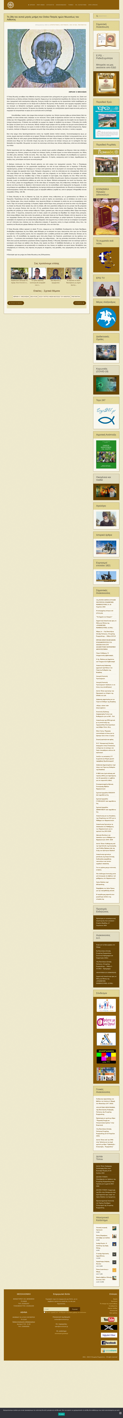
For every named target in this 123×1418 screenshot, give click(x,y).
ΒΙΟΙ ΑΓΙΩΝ (73, 24)
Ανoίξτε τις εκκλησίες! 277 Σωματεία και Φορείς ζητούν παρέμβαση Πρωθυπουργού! (105, 759)
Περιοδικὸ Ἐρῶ (104, 102)
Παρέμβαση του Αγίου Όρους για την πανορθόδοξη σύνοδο (105, 889)
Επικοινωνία (113, 1310)
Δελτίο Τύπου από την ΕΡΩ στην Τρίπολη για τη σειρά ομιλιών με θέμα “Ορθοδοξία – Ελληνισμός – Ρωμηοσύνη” (106, 1143)
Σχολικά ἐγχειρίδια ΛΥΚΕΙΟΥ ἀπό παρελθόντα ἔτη (105, 794)
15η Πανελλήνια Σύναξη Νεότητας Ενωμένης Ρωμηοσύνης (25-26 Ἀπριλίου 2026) (105, 1132)
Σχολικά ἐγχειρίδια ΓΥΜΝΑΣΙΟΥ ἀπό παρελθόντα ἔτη (106, 801)
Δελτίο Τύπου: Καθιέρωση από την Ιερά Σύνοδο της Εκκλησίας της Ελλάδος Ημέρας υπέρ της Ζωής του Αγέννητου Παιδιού (106, 847)
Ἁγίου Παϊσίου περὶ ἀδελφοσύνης (102, 883)
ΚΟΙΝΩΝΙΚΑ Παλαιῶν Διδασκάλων (102, 192)
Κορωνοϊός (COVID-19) (102, 370)
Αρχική (115, 1299)
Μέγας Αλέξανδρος (106, 302)
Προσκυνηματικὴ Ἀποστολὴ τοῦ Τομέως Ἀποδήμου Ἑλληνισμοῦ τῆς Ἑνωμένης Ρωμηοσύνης (105, 1204)
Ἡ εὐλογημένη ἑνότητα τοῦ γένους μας (104, 612)
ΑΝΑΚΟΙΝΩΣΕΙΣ (61, 4)
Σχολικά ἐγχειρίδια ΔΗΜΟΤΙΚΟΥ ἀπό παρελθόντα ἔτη (106, 810)
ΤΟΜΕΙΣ (71, 4)
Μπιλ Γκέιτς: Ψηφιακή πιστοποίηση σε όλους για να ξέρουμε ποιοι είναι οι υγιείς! (105, 733)
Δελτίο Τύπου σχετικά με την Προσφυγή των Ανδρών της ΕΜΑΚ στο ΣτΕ (105, 693)
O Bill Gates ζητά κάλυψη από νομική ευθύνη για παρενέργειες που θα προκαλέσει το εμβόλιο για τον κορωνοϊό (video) (106, 777)
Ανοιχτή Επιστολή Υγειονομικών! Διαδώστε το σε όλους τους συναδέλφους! (105, 685)
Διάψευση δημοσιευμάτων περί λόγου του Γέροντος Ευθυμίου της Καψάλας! (106, 767)
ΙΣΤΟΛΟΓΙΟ (50, 4)
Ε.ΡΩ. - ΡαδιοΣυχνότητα (104, 56)
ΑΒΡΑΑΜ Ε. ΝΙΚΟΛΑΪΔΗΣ (21, 296)
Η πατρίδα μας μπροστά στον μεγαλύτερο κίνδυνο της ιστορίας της (105, 897)
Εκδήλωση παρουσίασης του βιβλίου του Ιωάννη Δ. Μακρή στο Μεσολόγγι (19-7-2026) (105, 1101)
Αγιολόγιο (101, 505)
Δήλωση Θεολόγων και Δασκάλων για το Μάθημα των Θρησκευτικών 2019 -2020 (105, 837)
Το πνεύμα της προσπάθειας (108, 1303)
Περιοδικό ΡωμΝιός (106, 144)
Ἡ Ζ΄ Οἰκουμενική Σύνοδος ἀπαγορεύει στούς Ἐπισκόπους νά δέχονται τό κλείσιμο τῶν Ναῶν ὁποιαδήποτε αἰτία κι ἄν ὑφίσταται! (105, 748)
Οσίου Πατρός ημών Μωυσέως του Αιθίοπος (54, 296)
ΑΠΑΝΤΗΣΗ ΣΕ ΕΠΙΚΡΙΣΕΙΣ (106, 972)
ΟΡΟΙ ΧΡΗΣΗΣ (93, 4)
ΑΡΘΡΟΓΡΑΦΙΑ (55, 24)
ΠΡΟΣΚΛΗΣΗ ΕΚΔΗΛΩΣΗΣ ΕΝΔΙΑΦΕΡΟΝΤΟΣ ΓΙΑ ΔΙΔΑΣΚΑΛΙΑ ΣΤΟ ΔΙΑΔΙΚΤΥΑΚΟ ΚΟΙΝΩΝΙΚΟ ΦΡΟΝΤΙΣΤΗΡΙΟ (106, 644)
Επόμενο (79, 303)
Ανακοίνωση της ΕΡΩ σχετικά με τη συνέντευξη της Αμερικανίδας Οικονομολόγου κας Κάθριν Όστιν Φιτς (105, 723)
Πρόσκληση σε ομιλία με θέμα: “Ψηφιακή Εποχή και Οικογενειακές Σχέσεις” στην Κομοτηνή (105, 1121)
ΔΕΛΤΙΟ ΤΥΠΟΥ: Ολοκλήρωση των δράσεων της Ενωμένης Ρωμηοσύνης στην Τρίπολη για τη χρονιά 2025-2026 (106, 1181)
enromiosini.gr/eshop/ (61, 1333)
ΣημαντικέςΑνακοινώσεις (103, 591)
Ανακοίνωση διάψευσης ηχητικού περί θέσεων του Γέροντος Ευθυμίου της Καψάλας (104, 669)
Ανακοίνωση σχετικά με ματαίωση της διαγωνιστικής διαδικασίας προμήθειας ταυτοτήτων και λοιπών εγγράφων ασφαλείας (105, 859)
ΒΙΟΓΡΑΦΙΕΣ (65, 24)
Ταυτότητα (114, 1301)
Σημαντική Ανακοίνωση (102, 25)
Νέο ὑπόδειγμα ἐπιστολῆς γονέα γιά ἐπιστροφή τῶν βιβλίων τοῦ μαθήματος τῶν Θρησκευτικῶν (106, 876)
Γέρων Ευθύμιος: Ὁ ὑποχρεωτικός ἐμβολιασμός (104, 654)
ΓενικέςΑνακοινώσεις (103, 1090)
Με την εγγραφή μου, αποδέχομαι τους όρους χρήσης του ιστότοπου (66, 1312)
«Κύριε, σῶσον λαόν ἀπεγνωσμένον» (102, 707)
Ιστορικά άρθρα (104, 535)
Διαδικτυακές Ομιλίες (102, 338)
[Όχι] (120, 1413)
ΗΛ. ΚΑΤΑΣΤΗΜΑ (80, 4)
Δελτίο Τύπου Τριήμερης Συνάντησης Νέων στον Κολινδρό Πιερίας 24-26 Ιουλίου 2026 (104, 1169)
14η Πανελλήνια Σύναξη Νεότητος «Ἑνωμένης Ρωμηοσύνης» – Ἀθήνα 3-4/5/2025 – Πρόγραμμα (104, 965)
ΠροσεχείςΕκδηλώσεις (102, 910)
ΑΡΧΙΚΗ (32, 4)
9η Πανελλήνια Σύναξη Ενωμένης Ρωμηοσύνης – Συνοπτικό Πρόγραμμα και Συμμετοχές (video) (104, 954)
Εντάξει (61, 1414)
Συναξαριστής (113, 1306)
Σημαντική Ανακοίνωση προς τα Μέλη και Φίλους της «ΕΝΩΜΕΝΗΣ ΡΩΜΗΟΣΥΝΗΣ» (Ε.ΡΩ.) (106, 624)
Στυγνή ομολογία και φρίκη (104, 739)
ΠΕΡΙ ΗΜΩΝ (41, 4)
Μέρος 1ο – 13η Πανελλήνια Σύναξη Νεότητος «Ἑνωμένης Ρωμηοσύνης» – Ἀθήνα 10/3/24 (106, 634)
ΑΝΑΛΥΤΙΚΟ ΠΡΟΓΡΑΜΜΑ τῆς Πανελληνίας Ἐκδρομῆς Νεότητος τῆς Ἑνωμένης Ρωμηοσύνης (105, 1111)
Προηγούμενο (16, 303)
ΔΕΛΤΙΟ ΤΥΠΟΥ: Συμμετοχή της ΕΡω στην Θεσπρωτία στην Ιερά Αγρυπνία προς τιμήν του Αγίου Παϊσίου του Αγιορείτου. (106, 1193)
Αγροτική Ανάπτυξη (106, 434)
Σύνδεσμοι (101, 993)
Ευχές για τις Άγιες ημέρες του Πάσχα (105, 946)
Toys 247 (100, 400)
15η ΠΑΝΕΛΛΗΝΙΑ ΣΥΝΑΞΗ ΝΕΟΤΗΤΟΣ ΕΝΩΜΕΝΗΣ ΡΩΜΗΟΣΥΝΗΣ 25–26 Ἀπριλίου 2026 (106, 603)
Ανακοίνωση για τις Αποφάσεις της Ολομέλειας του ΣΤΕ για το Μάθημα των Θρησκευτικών (106, 818)
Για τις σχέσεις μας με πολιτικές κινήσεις (106, 869)
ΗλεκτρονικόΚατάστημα (102, 1218)
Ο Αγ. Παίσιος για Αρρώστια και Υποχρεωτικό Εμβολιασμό (105, 660)
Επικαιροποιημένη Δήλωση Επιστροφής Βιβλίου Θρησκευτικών (104, 786)
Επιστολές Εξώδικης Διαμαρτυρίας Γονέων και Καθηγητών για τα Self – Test (105, 714)
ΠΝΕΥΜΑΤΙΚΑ (82, 24)
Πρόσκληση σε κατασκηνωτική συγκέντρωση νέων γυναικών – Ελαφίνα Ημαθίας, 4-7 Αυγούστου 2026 (106, 922)
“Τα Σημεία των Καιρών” (104, 617)
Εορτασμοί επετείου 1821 (103, 564)
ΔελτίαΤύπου (99, 1157)
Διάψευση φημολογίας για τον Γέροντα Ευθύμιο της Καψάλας (106, 700)
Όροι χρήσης (113, 1313)
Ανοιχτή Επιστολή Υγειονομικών (102, 677)
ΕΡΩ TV (100, 278)
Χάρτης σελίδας (112, 1308)
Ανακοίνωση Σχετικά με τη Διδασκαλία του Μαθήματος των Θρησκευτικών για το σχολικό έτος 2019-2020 (105, 828)
